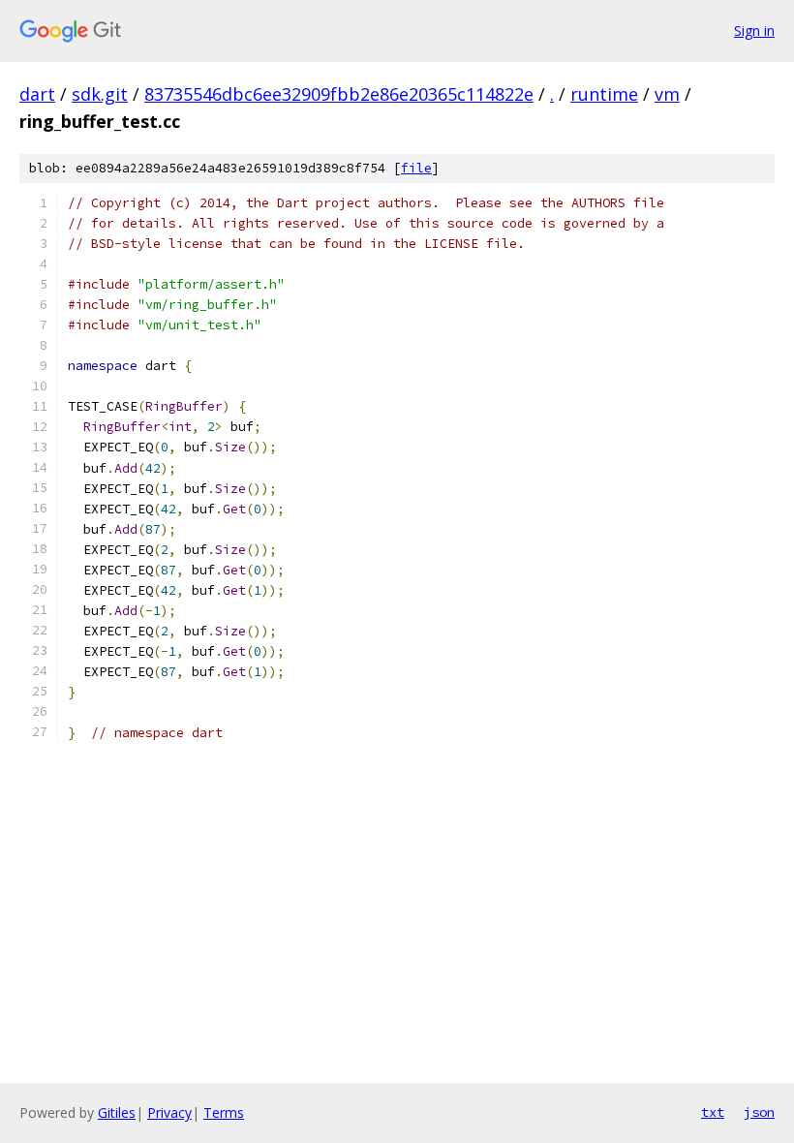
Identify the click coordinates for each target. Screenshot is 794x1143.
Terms (223, 1112)
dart (37, 94)
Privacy (169, 1112)
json (759, 1112)
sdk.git (100, 94)
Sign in (754, 30)
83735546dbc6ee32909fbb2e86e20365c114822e (339, 94)
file (416, 168)
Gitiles (117, 1112)
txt (712, 1112)
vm (667, 94)
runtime (604, 94)
